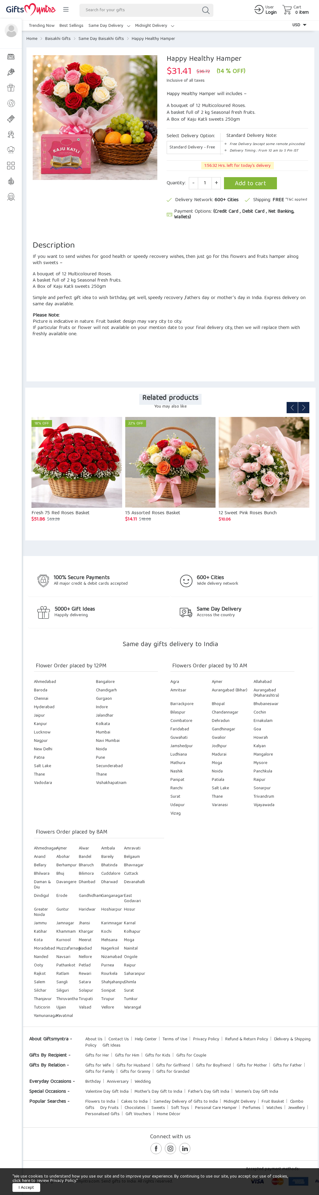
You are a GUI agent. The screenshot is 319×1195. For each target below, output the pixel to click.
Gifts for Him (127, 1055)
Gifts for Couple (191, 1055)
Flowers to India (100, 1101)
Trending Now (42, 26)
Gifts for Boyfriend (213, 1065)
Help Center (146, 1039)
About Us (93, 1039)
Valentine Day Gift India (107, 1092)
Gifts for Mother (252, 1065)
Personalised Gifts (102, 1114)
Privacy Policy (206, 1039)
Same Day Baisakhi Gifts (101, 39)
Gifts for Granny (135, 1072)
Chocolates (135, 1108)
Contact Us (118, 1039)
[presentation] (292, 407)
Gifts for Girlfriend (173, 1065)
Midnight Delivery (152, 26)
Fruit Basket (273, 1101)
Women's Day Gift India (256, 1092)
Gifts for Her (97, 1055)
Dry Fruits (109, 1108)
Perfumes (251, 1108)
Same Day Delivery (106, 26)
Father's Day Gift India (208, 1092)
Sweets (158, 1108)
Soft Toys (180, 1108)
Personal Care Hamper (216, 1108)
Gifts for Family (99, 1072)
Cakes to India (134, 1101)
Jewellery (296, 1108)
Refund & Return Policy (246, 1039)
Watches (274, 1108)
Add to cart (250, 183)
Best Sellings (71, 26)
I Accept (26, 1188)
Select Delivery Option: (191, 136)
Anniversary (118, 1082)
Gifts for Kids (157, 1055)
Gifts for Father (287, 1065)
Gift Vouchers (138, 1114)
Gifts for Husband (133, 1065)
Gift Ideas (111, 1045)
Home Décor (168, 1114)
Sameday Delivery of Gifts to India (186, 1101)
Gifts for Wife (98, 1065)
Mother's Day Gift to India (158, 1092)
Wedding (143, 1082)
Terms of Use (175, 1039)
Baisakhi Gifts (58, 39)
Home (31, 39)
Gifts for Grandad (172, 1072)
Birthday (93, 1082)
